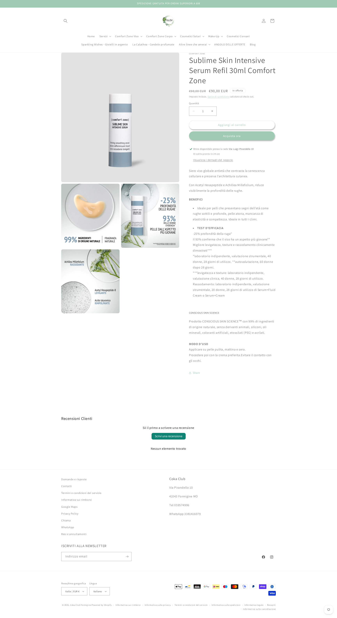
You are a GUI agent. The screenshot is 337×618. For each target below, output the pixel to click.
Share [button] (196, 372)
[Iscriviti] (127, 556)
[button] (65, 21)
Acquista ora (232, 136)
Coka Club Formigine (80, 605)
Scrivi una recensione (168, 436)
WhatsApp (67, 527)
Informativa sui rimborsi (76, 499)
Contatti (66, 486)
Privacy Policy (69, 513)
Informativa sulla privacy (158, 605)
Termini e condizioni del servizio (81, 493)
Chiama (66, 520)
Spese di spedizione (218, 96)
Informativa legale (253, 605)
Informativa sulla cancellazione (259, 609)
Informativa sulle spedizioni (226, 605)
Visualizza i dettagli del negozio (213, 160)
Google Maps (69, 507)
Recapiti (271, 605)
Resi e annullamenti (73, 534)
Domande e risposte (74, 479)
